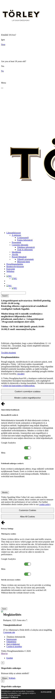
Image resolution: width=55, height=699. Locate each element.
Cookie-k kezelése (14, 646)
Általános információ (26, 247)
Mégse (4, 678)
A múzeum (16, 235)
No (2, 71)
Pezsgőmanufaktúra (14, 264)
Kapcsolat (10, 269)
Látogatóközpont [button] (13, 233)
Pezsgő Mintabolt (19, 257)
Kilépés (12, 678)
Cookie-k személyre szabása (27, 391)
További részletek (8, 353)
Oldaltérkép (11, 642)
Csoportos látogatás (20, 245)
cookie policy (44, 504)
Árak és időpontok (25, 249)
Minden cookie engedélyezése (27, 398)
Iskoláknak (16, 252)
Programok (16, 242)
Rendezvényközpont (15, 266)
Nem (3, 44)
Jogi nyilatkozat (13, 644)
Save (4, 609)
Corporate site (9, 632)
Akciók (15, 254)
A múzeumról (23, 237)
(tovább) (20, 374)
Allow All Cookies (27, 516)
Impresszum (11, 639)
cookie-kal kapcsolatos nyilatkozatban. (19, 385)
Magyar (4, 653)
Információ (5, 697)
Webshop (10, 271)
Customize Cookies (27, 510)
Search (5, 296)
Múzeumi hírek (23, 262)
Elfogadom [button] (46, 692)
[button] (9, 276)
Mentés (5, 492)
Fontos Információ (25, 240)
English (9, 658)
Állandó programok (25, 259)
